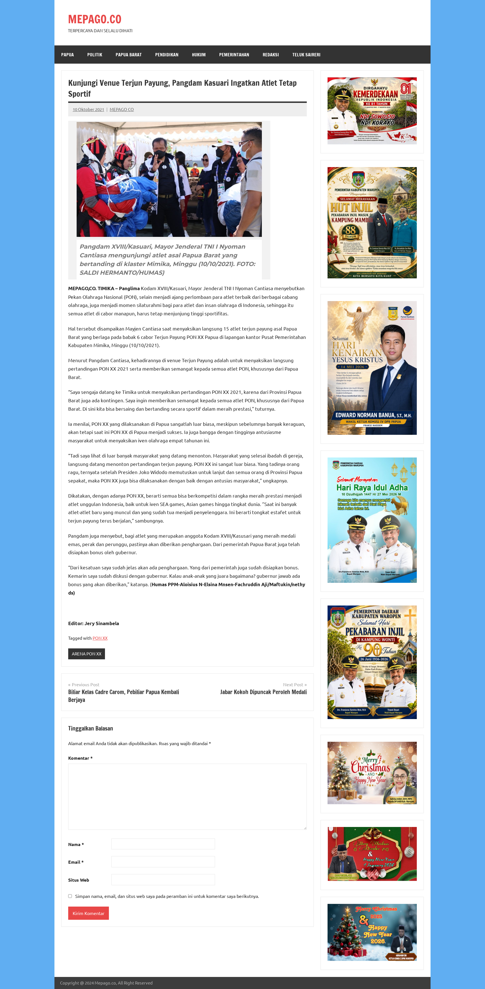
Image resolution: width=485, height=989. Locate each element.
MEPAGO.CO (95, 19)
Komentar (80, 758)
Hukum (199, 55)
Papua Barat (129, 55)
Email (76, 862)
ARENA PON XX (86, 653)
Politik (94, 55)
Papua (67, 55)
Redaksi (271, 55)
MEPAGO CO (122, 109)
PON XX (100, 638)
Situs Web (78, 880)
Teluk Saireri (306, 55)
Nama (76, 844)
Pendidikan (167, 55)
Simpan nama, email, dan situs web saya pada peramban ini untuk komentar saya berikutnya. (167, 896)
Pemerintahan (234, 55)
